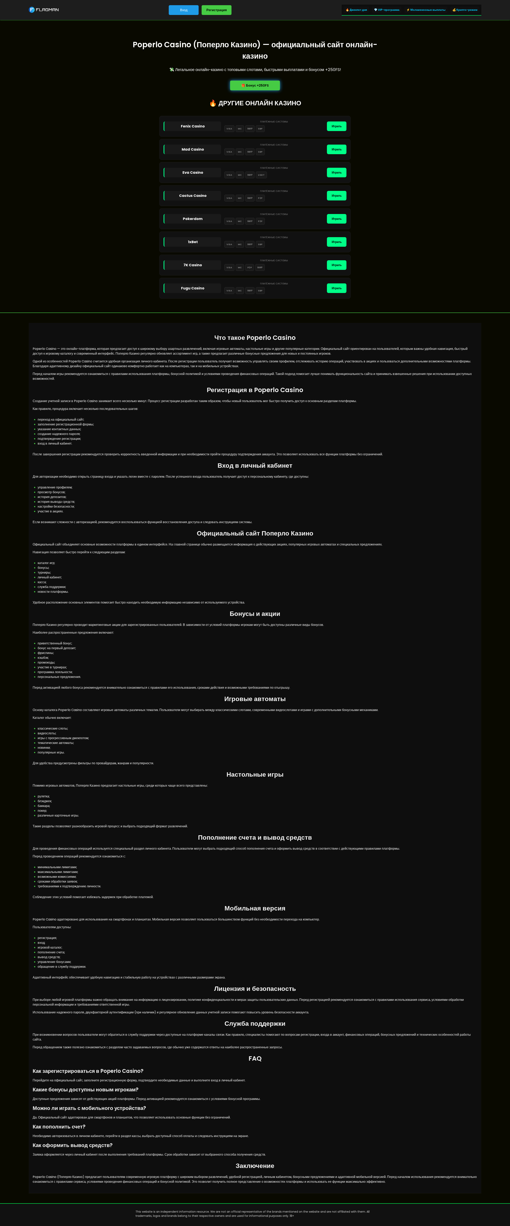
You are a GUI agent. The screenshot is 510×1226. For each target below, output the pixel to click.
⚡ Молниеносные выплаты (425, 10)
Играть (337, 126)
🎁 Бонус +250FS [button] (255, 85)
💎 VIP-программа (386, 10)
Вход (183, 10)
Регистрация (216, 10)
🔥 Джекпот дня (356, 10)
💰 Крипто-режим (464, 10)
